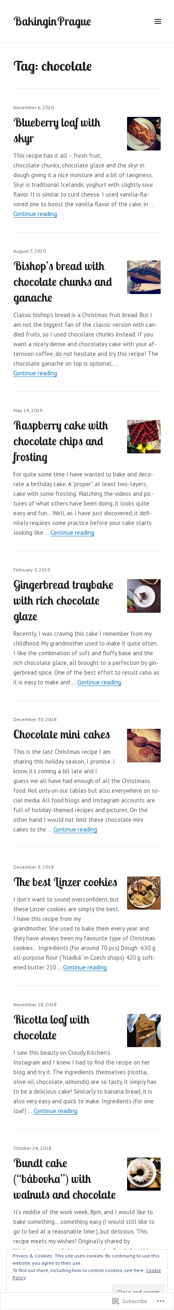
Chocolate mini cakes (61, 734)
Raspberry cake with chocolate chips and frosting (60, 441)
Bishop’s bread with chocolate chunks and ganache (62, 281)
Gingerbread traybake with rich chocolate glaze (63, 600)
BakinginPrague (52, 21)
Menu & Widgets (157, 30)
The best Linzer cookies (65, 881)
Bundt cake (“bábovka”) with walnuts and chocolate (64, 1179)
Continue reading (35, 214)
